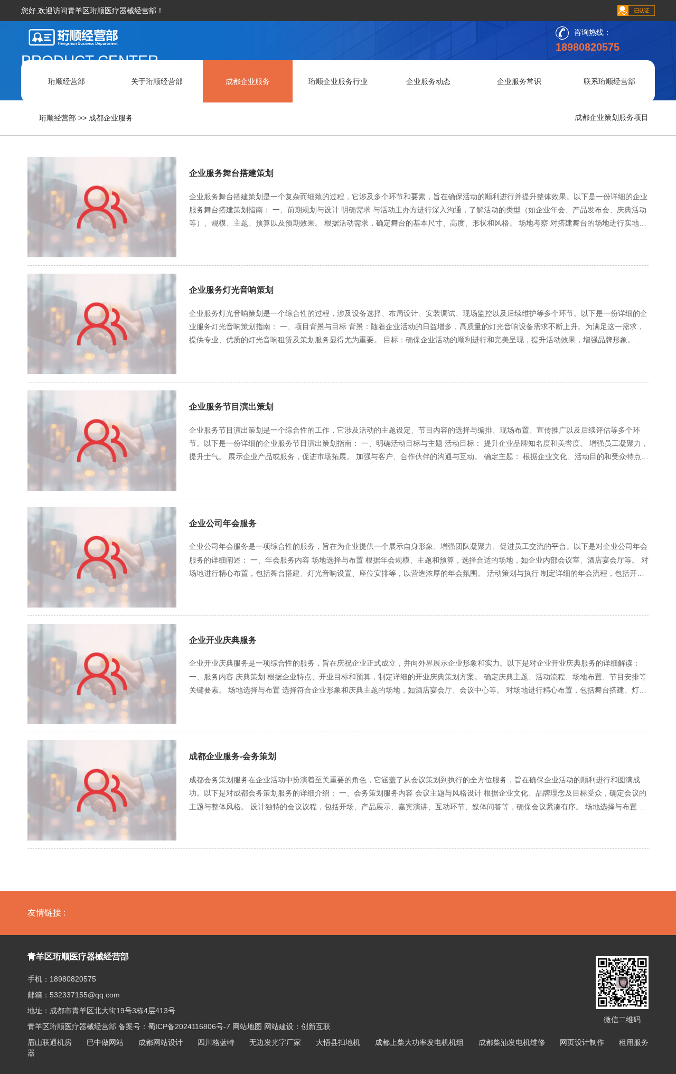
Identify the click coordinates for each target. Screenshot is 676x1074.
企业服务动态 (428, 81)
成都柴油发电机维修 (511, 1042)
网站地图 (247, 1026)
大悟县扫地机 (338, 1042)
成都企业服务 (248, 81)
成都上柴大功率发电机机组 (419, 1042)
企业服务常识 (519, 81)
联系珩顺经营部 (609, 81)
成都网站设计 (160, 1042)
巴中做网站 (105, 1042)
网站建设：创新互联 (297, 1026)
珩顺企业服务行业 (338, 81)
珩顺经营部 (66, 81)
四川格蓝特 (216, 1042)
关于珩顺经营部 (157, 81)
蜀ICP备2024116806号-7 (189, 1026)
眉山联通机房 (49, 1042)
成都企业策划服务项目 (612, 117)
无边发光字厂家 (275, 1042)
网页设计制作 (582, 1042)
